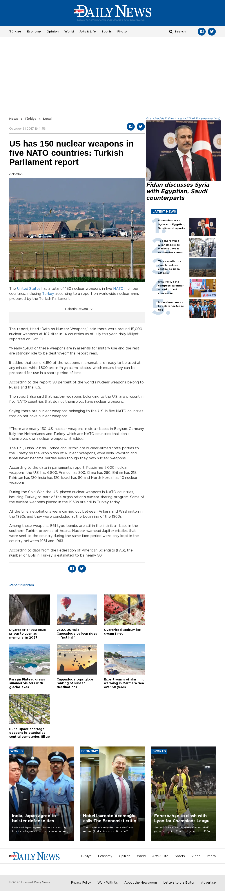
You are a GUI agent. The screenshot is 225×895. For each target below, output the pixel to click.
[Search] (171, 31)
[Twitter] (212, 32)
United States (28, 288)
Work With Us (108, 882)
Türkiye (15, 31)
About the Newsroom (140, 882)
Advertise (208, 882)
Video (195, 856)
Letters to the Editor (178, 882)
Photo (122, 31)
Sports (107, 31)
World (69, 31)
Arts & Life (88, 31)
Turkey (48, 293)
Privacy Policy (81, 882)
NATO (118, 288)
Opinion (53, 31)
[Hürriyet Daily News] (113, 12)
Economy (34, 31)
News (13, 118)
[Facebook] (202, 32)
